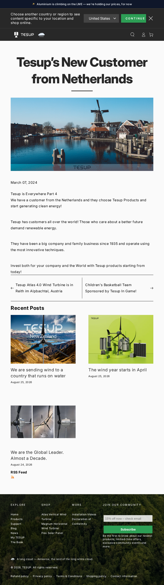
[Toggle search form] (132, 34)
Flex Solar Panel (52, 533)
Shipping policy (96, 576)
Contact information (124, 576)
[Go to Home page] (32, 34)
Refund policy (20, 576)
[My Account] (143, 34)
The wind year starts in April (117, 369)
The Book (17, 542)
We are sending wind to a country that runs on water (38, 372)
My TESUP (18, 537)
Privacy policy (42, 576)
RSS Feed (19, 472)
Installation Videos (84, 514)
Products (17, 519)
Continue (135, 18)
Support (16, 523)
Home (14, 514)
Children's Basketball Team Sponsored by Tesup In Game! (110, 288)
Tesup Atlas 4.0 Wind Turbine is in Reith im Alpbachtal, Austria (44, 288)
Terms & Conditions (69, 576)
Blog (13, 528)
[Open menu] (16, 34)
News (14, 533)
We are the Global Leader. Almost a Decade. (37, 455)
